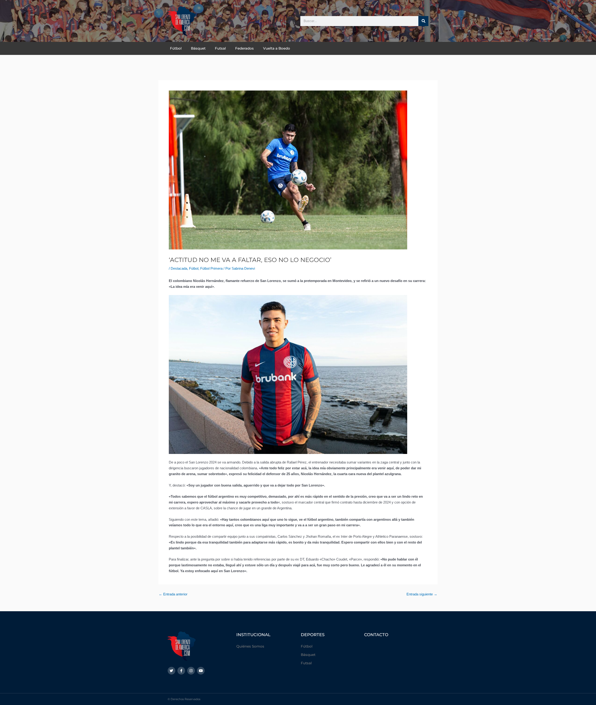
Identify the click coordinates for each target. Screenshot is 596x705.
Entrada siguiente (421, 594)
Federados (244, 48)
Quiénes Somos (250, 646)
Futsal (220, 48)
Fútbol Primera (211, 268)
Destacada (179, 268)
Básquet (198, 48)
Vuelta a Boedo (276, 48)
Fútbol (176, 48)
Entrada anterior (173, 594)
